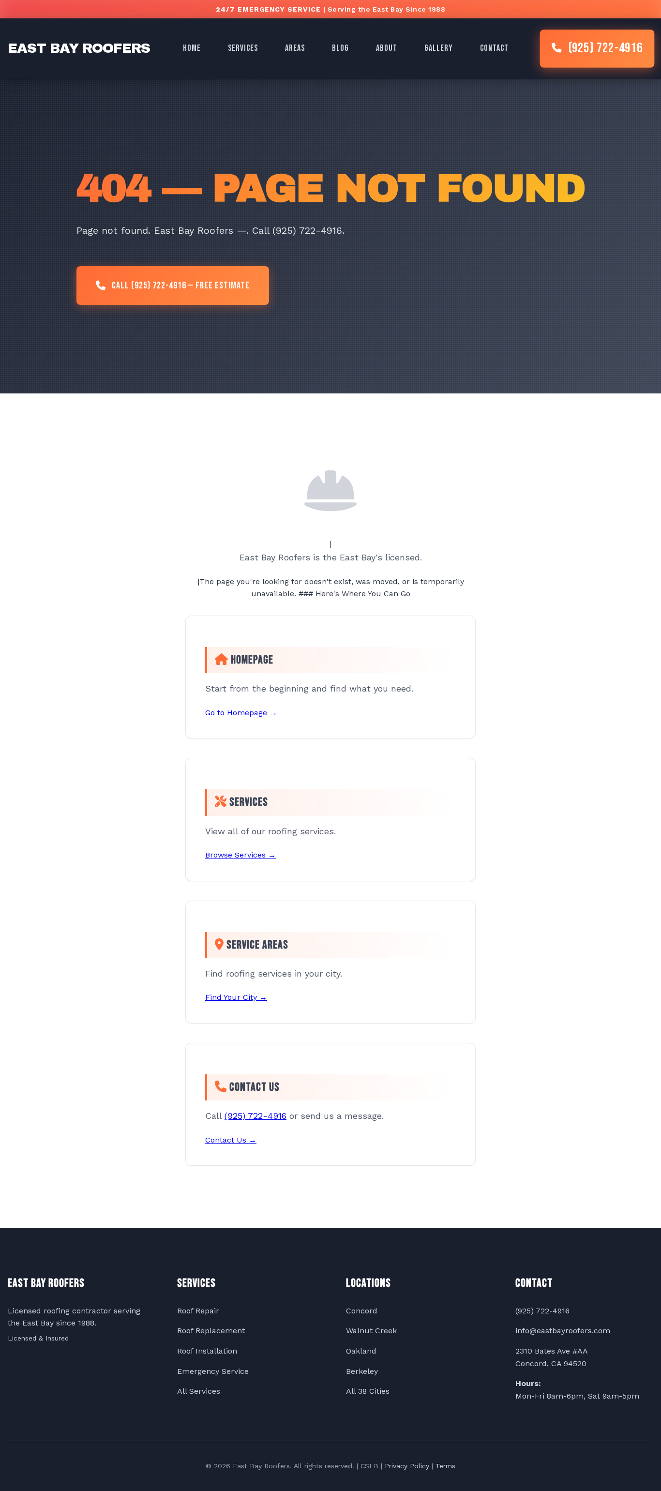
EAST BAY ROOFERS (79, 48)
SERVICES (243, 48)
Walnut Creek (371, 1330)
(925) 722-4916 (605, 48)
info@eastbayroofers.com (562, 1330)
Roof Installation (207, 1350)
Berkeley (362, 1371)
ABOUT (386, 48)
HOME (192, 48)
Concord (361, 1310)
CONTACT (494, 48)
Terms (445, 1466)
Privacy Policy (407, 1466)
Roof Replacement (211, 1330)
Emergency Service (213, 1371)
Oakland (361, 1350)
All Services (198, 1391)
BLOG (340, 48)
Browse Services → (240, 854)
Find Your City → (236, 997)
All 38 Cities (368, 1391)
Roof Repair (198, 1310)
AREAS (295, 48)
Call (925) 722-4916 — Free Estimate (181, 285)
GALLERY (438, 48)
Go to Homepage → (241, 712)
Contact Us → (230, 1140)
